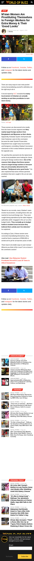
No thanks (9, 556)
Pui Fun (11, 31)
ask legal (8, 122)
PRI (32, 54)
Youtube (23, 67)
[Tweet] (24, 59)
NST (15, 93)
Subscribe (24, 556)
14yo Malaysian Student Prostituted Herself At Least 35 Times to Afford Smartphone (15, 260)
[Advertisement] (17, 334)
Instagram (8, 70)
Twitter (29, 67)
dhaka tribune (26, 205)
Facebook (15, 67)
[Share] (9, 59)
